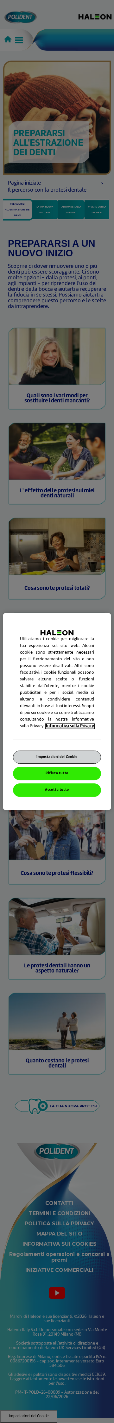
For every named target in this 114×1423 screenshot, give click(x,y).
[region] (57, 712)
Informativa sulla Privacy (70, 726)
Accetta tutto (57, 790)
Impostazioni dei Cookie (57, 757)
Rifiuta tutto (57, 773)
